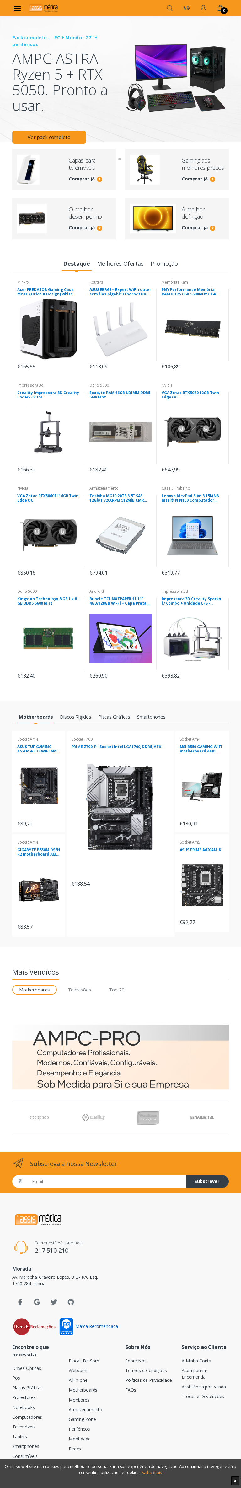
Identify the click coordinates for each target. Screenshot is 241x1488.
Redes (75, 1449)
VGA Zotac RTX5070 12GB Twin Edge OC (190, 395)
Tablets (19, 1436)
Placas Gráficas (27, 1388)
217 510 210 (51, 1250)
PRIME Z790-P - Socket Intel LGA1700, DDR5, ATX (116, 747)
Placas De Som (84, 1361)
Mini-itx (23, 282)
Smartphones (25, 1446)
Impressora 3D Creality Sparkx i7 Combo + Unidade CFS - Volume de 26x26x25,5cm (191, 601)
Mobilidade (80, 1439)
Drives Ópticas (26, 1368)
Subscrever (207, 1181)
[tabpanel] (120, 68)
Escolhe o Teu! (44, 111)
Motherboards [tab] (34, 989)
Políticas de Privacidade (148, 1380)
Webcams (78, 1370)
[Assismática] (43, 8)
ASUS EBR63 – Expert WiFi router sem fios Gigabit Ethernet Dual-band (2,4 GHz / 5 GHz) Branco (120, 292)
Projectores (23, 1397)
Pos (16, 1378)
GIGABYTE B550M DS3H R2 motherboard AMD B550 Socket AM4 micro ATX (38, 852)
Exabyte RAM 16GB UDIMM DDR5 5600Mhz (119, 395)
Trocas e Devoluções (203, 1396)
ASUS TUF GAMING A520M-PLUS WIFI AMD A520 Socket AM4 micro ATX (38, 749)
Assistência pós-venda (204, 1387)
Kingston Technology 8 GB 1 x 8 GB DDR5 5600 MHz (47, 601)
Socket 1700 (82, 739)
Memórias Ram (175, 282)
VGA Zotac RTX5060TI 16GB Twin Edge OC (47, 498)
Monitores (79, 1400)
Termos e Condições (146, 1370)
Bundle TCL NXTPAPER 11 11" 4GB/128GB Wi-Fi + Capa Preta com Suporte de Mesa (118, 601)
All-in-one (78, 1380)
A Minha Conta (196, 1361)
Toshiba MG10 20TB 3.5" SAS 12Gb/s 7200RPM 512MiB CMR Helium (116, 498)
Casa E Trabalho (176, 488)
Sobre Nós (136, 1361)
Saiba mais (152, 1472)
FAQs (130, 1390)
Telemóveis (23, 1427)
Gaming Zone (82, 1419)
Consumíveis (24, 1456)
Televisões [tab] (79, 989)
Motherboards (83, 1390)
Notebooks (23, 1407)
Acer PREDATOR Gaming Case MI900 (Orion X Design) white (45, 292)
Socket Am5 (190, 842)
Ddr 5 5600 (99, 385)
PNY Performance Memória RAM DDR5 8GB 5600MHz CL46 (189, 292)
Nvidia (167, 385)
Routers (96, 282)
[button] (169, 7)
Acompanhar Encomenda (194, 1373)
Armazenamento (104, 488)
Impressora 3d (30, 385)
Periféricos (79, 1429)
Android (96, 591)
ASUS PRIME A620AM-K (200, 850)
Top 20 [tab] (116, 989)
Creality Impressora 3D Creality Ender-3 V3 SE (48, 395)
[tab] (76, 264)
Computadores (27, 1417)
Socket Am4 (27, 739)
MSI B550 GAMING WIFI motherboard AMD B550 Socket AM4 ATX (201, 749)
